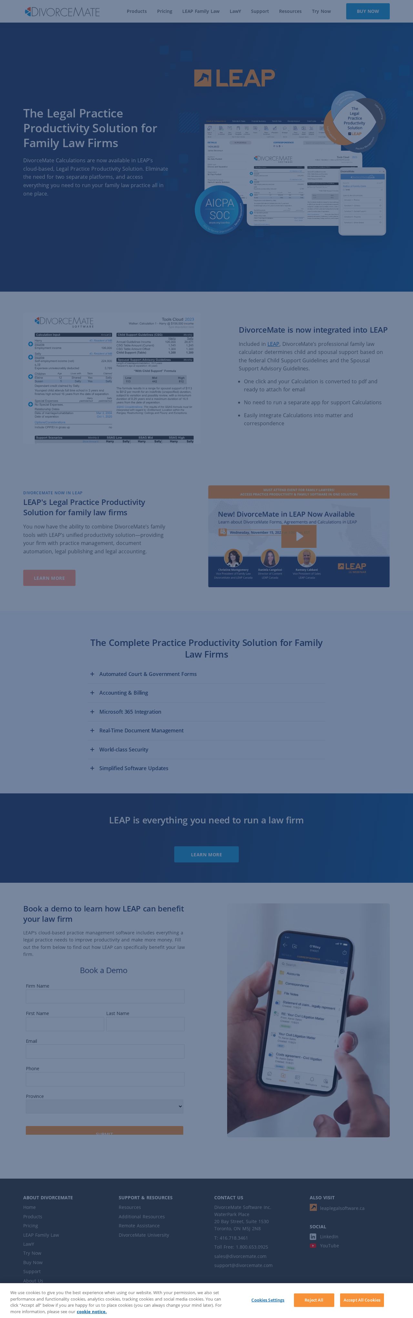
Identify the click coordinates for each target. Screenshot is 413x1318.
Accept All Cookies (362, 1300)
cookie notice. (92, 1311)
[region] (206, 1300)
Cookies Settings (267, 1300)
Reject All (314, 1300)
